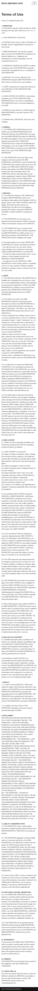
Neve (3, 989)
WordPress (17, 989)
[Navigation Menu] (34, 3)
